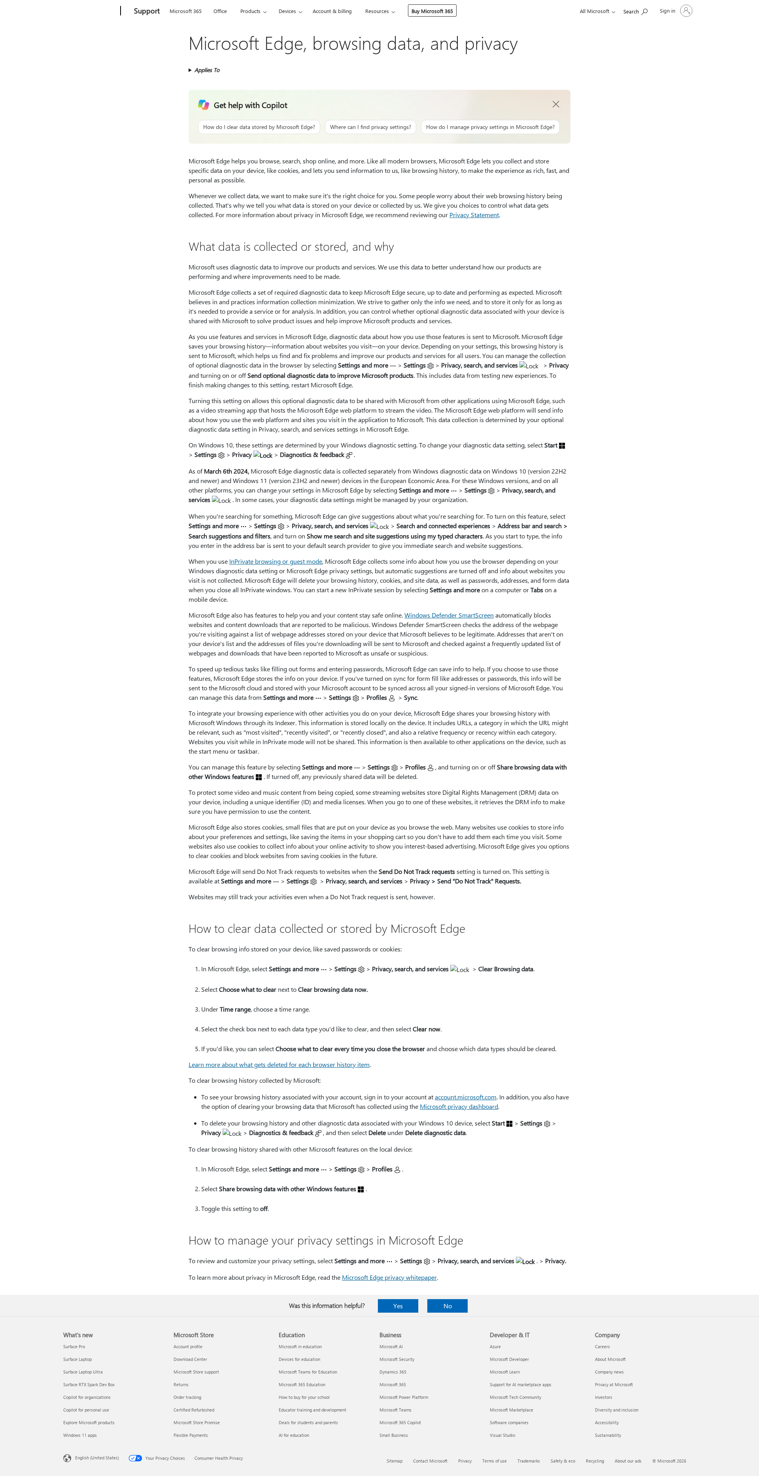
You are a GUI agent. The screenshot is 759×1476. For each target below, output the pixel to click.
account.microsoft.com (466, 1097)
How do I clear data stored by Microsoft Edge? (259, 127)
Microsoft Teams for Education (308, 1372)
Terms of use (494, 1461)
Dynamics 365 (393, 1372)
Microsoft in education (300, 1346)
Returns (181, 1384)
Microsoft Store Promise (197, 1422)
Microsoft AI (391, 1346)
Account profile (188, 1346)
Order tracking (187, 1397)
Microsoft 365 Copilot (400, 1422)
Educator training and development (312, 1410)
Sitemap (394, 1461)
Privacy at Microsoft (614, 1384)
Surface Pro (74, 1346)
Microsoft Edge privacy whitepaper (389, 1277)
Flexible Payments (191, 1435)
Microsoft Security (397, 1359)
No (448, 1306)
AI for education (294, 1435)
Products (250, 11)
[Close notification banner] (556, 104)
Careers (602, 1346)
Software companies (509, 1422)
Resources (377, 11)
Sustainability (608, 1435)
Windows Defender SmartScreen (449, 615)
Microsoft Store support (196, 1372)
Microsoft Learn (505, 1372)
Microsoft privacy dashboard (459, 1106)
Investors (603, 1397)
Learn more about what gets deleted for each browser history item (279, 1064)
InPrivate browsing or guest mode (275, 561)
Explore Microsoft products (89, 1422)
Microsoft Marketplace (511, 1410)
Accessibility (607, 1422)
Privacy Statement (474, 214)
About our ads (628, 1461)
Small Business (394, 1435)
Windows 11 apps (80, 1435)
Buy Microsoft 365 (432, 11)
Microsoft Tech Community (515, 1397)
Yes (398, 1306)
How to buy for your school (304, 1397)
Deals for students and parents (308, 1422)
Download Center (190, 1359)
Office (220, 11)
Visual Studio (502, 1435)
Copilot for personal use (86, 1410)
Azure (495, 1346)
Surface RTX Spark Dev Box (89, 1384)
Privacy (465, 1461)
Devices (287, 11)
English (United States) (97, 1458)
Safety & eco (563, 1461)
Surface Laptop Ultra (83, 1372)
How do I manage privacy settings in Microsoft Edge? (490, 127)
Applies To (206, 70)
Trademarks (528, 1461)
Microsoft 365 (186, 11)
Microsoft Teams (396, 1410)
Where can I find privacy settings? (370, 127)
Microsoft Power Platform (404, 1397)
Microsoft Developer (509, 1359)
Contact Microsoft (430, 1461)
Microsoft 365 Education (302, 1384)
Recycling (595, 1461)
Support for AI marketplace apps (520, 1384)
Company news (609, 1372)
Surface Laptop (77, 1359)
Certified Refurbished (194, 1410)
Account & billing (332, 11)
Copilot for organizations (87, 1397)
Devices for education (299, 1359)
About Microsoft (610, 1359)
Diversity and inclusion (616, 1410)
